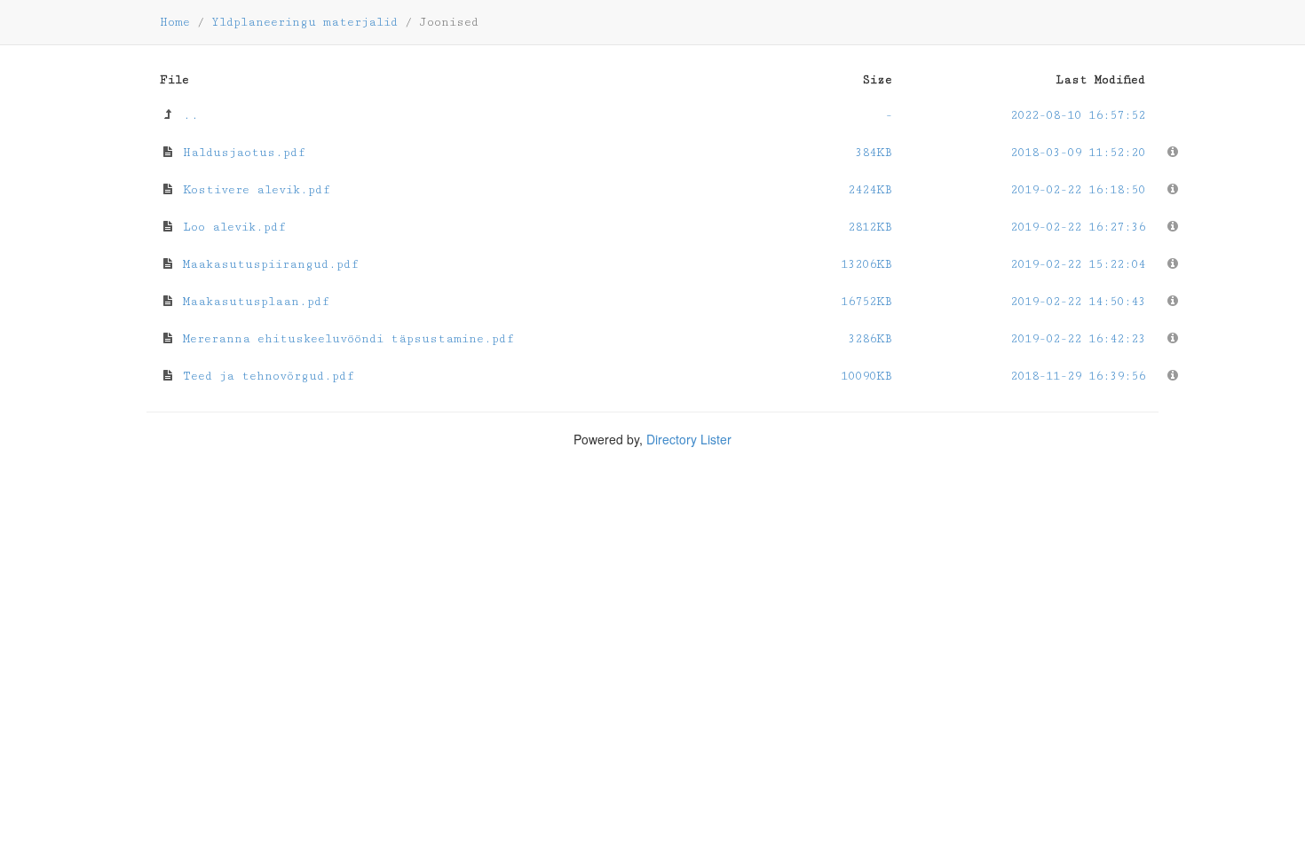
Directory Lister (689, 439)
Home (175, 22)
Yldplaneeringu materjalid (304, 22)
